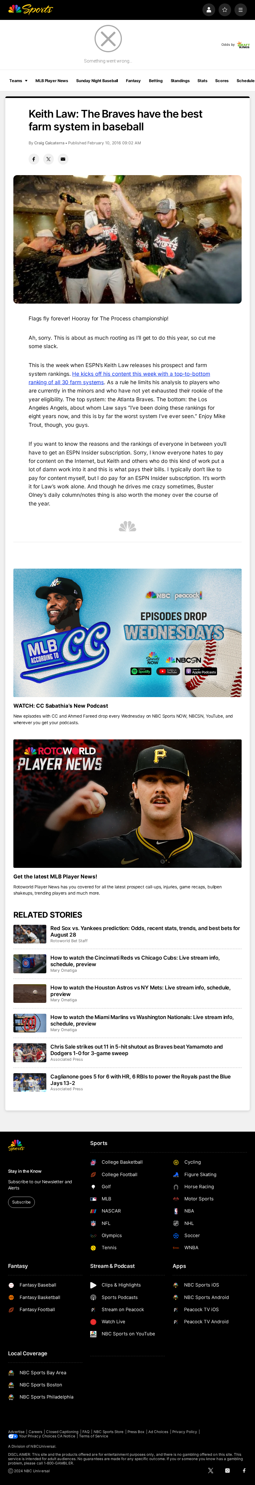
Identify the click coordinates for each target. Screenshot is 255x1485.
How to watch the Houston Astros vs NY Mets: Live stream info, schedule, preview (140, 990)
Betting (156, 80)
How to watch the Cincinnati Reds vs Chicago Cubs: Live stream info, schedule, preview (135, 960)
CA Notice (66, 1436)
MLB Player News (51, 80)
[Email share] (63, 159)
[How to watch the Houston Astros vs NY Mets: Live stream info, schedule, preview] (30, 993)
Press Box (136, 1432)
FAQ (86, 1432)
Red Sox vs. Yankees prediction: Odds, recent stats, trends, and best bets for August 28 (145, 931)
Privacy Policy (184, 1432)
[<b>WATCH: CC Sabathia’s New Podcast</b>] (127, 633)
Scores (222, 80)
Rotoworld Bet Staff (69, 940)
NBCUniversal (42, 1446)
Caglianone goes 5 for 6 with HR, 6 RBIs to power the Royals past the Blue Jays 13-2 (140, 1079)
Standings (180, 80)
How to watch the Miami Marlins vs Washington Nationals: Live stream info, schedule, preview (142, 1020)
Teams (15, 80)
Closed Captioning (62, 1432)
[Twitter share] (48, 159)
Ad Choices (158, 1432)
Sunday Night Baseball (97, 80)
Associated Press (66, 1059)
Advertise (16, 1432)
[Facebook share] (34, 159)
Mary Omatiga (63, 970)
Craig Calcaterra (49, 143)
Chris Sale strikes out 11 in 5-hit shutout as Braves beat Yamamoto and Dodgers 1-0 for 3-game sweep (136, 1049)
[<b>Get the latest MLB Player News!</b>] (127, 803)
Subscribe (21, 1202)
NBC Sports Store (109, 1432)
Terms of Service (93, 1436)
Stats (202, 80)
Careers (35, 1432)
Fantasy (133, 80)
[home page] (30, 9)
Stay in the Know (25, 1171)
